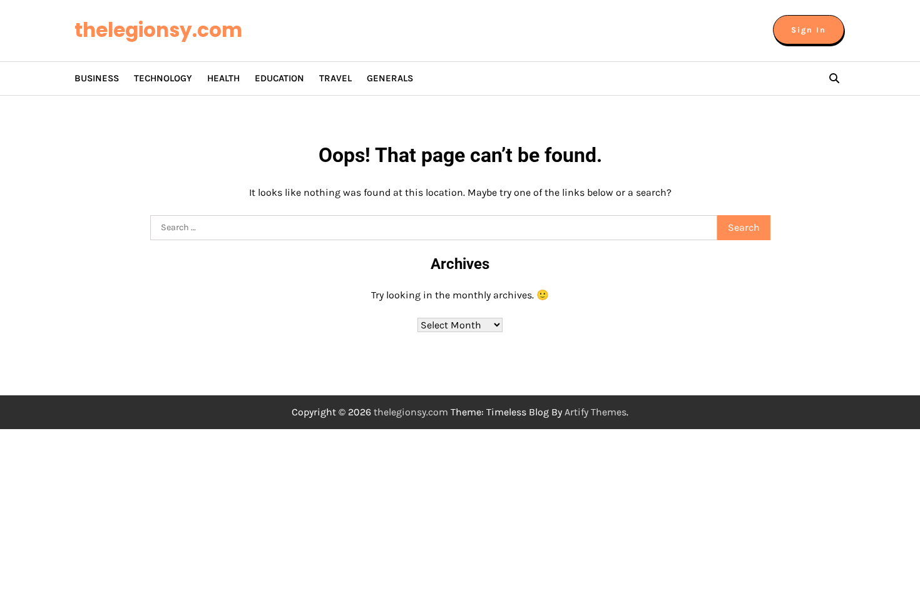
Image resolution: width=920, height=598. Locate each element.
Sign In (808, 29)
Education (279, 78)
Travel (335, 78)
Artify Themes (595, 412)
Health (223, 78)
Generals (390, 78)
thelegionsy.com (158, 30)
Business (96, 78)
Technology (163, 78)
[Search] (834, 78)
